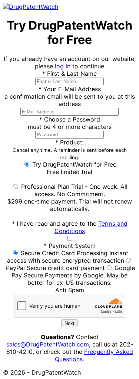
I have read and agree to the (70, 227)
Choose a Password (69, 119)
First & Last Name (69, 73)
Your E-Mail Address (70, 89)
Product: (70, 149)
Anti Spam (69, 290)
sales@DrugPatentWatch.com (47, 344)
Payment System (70, 245)
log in (62, 66)
